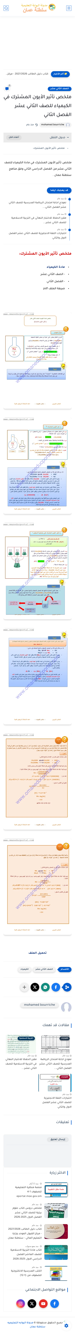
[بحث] (6, 8)
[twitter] (32, 1303)
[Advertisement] (37, 45)
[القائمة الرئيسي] (69, 8)
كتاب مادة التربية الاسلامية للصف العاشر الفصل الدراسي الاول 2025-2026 (26, 1255)
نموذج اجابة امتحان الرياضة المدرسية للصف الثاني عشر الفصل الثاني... (37, 205)
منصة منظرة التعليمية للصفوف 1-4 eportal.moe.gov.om (28, 1192)
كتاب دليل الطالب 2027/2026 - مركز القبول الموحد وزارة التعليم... (26, 74)
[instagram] (20, 1303)
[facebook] (54, 1303)
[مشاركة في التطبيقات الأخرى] (24, 987)
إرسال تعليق (57, 1139)
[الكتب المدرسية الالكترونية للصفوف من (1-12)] (56, 1273)
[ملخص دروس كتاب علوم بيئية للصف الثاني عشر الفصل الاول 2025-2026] (56, 1210)
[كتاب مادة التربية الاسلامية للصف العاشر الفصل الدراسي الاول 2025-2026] (56, 1252)
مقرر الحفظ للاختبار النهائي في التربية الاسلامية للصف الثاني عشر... (38, 220)
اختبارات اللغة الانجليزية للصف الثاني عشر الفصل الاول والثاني (37, 236)
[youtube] (43, 1303)
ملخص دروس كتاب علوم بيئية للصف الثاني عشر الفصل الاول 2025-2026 (27, 1213)
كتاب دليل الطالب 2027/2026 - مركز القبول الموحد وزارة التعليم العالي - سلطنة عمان (25, 1234)
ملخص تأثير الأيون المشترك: (48, 148)
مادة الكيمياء (56, 267)
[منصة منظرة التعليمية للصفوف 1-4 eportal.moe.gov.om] (56, 1189)
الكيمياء (25, 969)
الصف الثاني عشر (59, 89)
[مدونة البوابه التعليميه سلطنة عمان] (37, 8)
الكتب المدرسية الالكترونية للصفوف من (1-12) (26, 1273)
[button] (55, 987)
